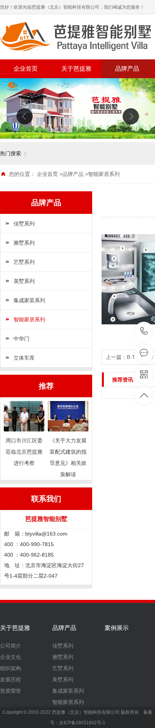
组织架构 (10, 668)
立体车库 (24, 358)
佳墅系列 (24, 224)
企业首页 (26, 68)
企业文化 (10, 657)
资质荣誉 (10, 690)
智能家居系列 (104, 174)
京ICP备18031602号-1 (82, 722)
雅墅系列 (24, 243)
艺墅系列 (24, 262)
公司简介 (10, 645)
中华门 (21, 339)
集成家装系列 (29, 300)
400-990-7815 (144, 332)
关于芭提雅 (76, 68)
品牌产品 (127, 68)
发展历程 (10, 679)
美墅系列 (24, 281)
